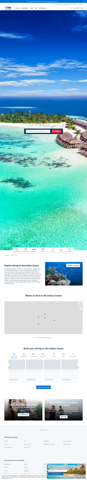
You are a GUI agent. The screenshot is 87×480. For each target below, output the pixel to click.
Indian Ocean (27, 444)
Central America (67, 441)
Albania (26, 464)
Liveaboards (33, 356)
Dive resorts (24, 356)
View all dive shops (43, 387)
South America (8, 447)
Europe (6, 444)
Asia (25, 441)
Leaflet (81, 333)
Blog (53, 4)
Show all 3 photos (73, 265)
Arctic (5, 470)
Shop (36, 8)
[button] (44, 318)
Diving (63, 356)
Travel (31, 8)
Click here (66, 477)
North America (67, 444)
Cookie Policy (9, 478)
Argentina (26, 470)
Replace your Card (68, 4)
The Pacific (26, 447)
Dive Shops (14, 356)
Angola (26, 467)
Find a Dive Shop (60, 4)
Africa (5, 441)
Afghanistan (7, 464)
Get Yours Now (23, 414)
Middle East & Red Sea (49, 444)
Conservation (24, 8)
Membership (42, 8)
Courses (17, 8)
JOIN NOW (64, 417)
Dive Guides (7, 255)
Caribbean (46, 441)
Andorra (6, 467)
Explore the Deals (52, 1)
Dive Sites (42, 356)
